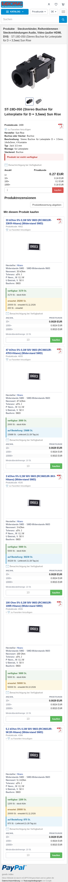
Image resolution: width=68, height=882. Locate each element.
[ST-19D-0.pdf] (61, 126)
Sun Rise (20, 133)
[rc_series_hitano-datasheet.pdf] (59, 221)
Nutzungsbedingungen (33, 881)
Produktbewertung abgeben (46, 204)
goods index (8, 874)
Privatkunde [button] (37, 11)
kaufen (57, 190)
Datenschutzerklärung (11, 881)
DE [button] (52, 11)
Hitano (20, 265)
